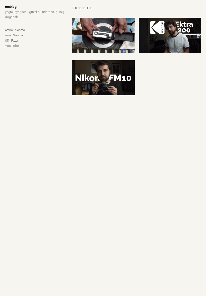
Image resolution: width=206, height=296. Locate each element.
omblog (11, 7)
